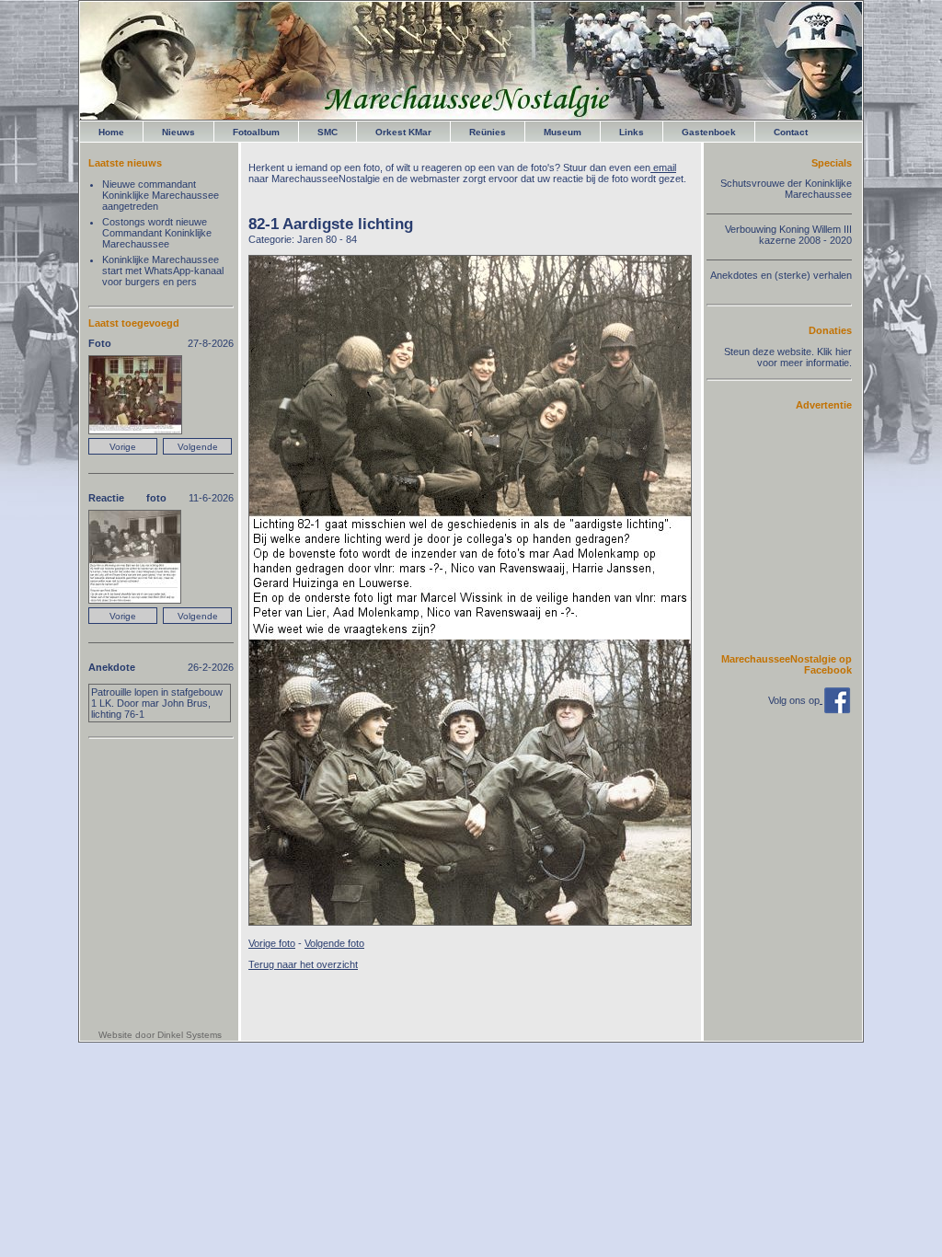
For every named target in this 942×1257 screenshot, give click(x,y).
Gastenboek (709, 132)
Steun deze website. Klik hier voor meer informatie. (788, 357)
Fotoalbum (256, 132)
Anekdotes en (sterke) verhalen (781, 275)
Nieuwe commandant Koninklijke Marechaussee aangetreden (160, 195)
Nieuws (178, 132)
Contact (791, 132)
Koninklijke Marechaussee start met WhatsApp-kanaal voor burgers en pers (163, 270)
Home (111, 132)
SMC (327, 132)
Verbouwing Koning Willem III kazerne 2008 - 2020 (788, 235)
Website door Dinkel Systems (160, 1035)
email (663, 167)
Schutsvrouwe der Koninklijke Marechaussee (786, 189)
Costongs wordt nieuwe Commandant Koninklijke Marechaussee (157, 232)
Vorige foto (271, 943)
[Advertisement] (796, 531)
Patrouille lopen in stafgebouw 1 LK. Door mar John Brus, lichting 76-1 (157, 703)
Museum (562, 132)
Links (631, 132)
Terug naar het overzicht (303, 964)
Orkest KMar (403, 132)
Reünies (487, 132)
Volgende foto (334, 943)
